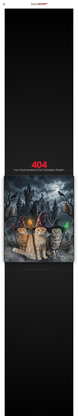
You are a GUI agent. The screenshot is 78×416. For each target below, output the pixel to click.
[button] (4, 4)
